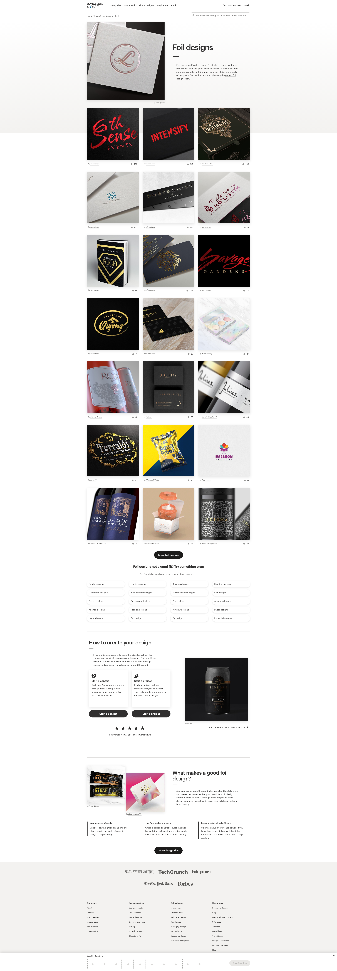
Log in (247, 5)
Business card (176, 912)
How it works (130, 5)
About (89, 908)
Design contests (136, 908)
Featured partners (220, 945)
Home (90, 16)
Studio (173, 5)
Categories (115, 5)
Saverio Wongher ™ (209, 417)
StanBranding (207, 353)
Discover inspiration (137, 922)
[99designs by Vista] (95, 5)
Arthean (149, 417)
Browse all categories (179, 941)
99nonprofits (92, 931)
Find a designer (146, 5)
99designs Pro (135, 936)
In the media (92, 922)
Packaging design (178, 926)
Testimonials (92, 926)
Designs (109, 16)
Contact (90, 912)
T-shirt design (176, 931)
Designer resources (220, 941)
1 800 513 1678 (233, 5)
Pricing (132, 926)
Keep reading (105, 834)
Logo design (175, 908)
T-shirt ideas (217, 936)
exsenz (189, 723)
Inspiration (162, 5)
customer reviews (142, 734)
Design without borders (222, 917)
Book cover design (178, 936)
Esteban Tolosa (207, 163)
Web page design (178, 917)
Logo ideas (217, 931)
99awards (216, 922)
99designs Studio (136, 931)
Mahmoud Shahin (152, 480)
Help (214, 950)
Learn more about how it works (226, 727)
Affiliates (216, 926)
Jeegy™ (93, 480)
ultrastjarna (160, 102)
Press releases (93, 917)
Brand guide (175, 922)
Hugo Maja (206, 480)
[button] (334, 956)
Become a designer (220, 908)
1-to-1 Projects (135, 912)
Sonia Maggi (94, 806)
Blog (214, 912)
